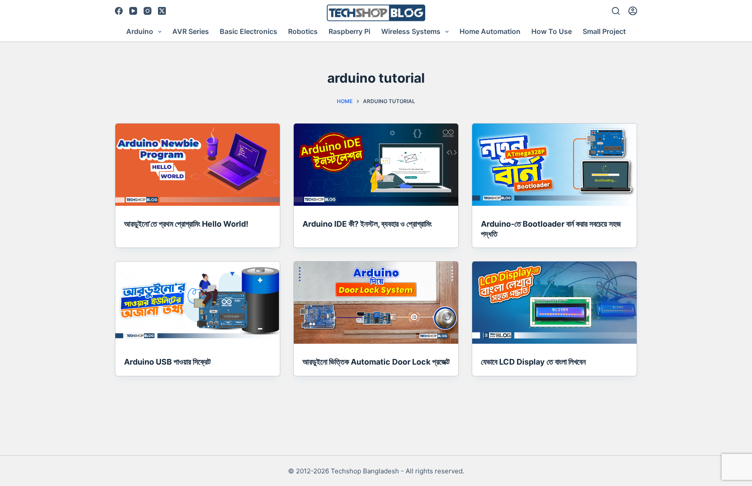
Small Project (604, 31)
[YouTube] (133, 11)
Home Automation (490, 31)
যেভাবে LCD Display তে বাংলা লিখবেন (533, 361)
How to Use (551, 31)
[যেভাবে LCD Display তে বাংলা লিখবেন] (554, 302)
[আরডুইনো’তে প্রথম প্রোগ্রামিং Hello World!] (197, 165)
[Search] (616, 11)
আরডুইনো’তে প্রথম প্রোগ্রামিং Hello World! (186, 223)
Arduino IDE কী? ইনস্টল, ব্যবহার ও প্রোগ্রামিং (367, 223)
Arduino (139, 31)
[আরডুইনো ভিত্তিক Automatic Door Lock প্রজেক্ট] (376, 302)
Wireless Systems (410, 31)
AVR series (190, 31)
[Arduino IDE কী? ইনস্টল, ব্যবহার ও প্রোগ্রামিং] (376, 165)
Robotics (303, 31)
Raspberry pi (349, 31)
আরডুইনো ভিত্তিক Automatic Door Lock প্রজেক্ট (376, 361)
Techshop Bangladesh (365, 471)
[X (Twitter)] (162, 11)
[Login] (632, 11)
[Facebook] (119, 11)
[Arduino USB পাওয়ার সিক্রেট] (197, 302)
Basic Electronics (248, 31)
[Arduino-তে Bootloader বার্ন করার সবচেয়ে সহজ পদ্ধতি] (554, 165)
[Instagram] (147, 11)
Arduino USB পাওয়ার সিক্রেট (167, 361)
